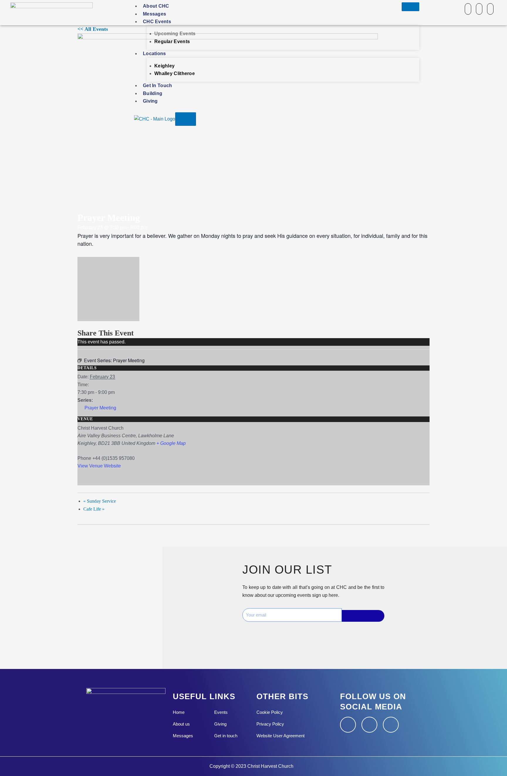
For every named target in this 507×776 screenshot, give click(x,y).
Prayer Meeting (100, 407)
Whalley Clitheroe (174, 73)
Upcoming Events (175, 33)
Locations (154, 53)
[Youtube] (490, 9)
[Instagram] (479, 9)
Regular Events (172, 41)
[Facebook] (468, 9)
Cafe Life (93, 508)
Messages (154, 13)
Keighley (164, 65)
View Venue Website (99, 465)
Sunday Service (99, 501)
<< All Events (92, 29)
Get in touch (157, 85)
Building (152, 93)
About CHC (156, 6)
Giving (150, 101)
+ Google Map (171, 443)
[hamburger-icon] (410, 6)
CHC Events (157, 21)
